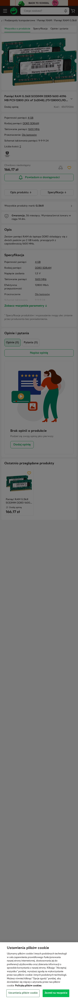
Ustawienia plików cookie (23, 993)
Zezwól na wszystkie (56, 993)
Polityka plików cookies (28, 986)
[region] (39, 971)
